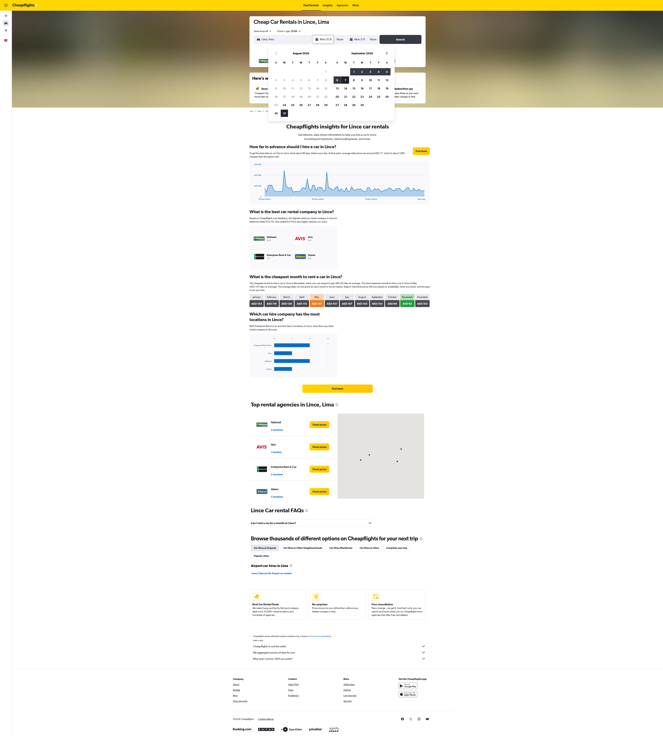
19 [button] (301, 96)
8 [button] (326, 80)
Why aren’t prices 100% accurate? (273, 658)
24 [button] (284, 105)
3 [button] (284, 80)
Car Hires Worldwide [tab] (340, 548)
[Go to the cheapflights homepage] (25, 5)
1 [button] (325, 71)
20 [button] (309, 96)
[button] (6, 5)
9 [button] (276, 88)
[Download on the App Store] (408, 694)
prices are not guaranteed (320, 636)
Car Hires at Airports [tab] (265, 548)
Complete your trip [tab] (396, 548)
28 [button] (317, 105)
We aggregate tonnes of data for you (274, 652)
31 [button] (284, 113)
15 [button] (325, 88)
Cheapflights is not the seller (269, 646)
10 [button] (284, 88)
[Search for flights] (5, 15)
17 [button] (284, 96)
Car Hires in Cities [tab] (369, 548)
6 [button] (309, 80)
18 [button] (292, 96)
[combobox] (263, 31)
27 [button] (309, 105)
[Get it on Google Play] (408, 686)
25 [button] (292, 105)
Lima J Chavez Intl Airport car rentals (272, 573)
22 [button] (326, 96)
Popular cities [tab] (261, 555)
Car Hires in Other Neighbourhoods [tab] (302, 548)
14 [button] (317, 88)
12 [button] (301, 88)
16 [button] (276, 96)
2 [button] (276, 80)
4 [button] (293, 80)
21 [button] (317, 96)
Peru (259, 111)
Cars (251, 111)
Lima (268, 111)
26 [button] (301, 105)
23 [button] (276, 105)
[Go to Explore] (5, 30)
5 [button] (301, 80)
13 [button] (309, 88)
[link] (421, 151)
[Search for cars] (5, 23)
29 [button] (326, 105)
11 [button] (292, 88)
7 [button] (317, 80)
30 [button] (276, 113)
